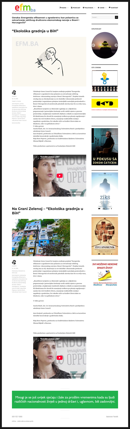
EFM (13, 416)
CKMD (20, 416)
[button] (93, 81)
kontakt (116, 416)
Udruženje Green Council (19, 120)
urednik (14, 96)
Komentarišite (16, 123)
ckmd (21, 103)
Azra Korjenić (15, 103)
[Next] (116, 45)
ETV (16, 416)
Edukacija (15, 271)
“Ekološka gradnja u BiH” (35, 31)
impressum (109, 416)
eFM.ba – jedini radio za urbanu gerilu (22, 421)
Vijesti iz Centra (16, 101)
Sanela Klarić (21, 118)
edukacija (23, 275)
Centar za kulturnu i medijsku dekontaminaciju (104, 110)
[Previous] (93, 45)
